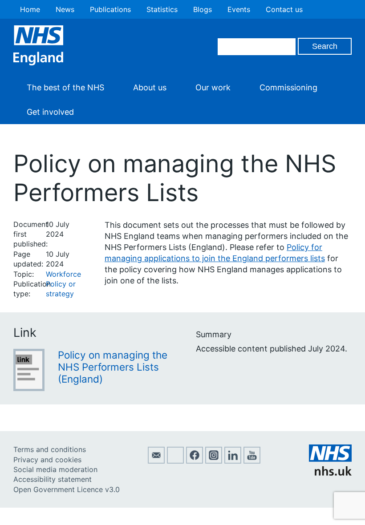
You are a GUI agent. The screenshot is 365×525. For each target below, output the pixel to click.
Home (30, 9)
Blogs (202, 9)
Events (238, 9)
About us (149, 87)
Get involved (50, 112)
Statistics (162, 9)
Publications (110, 9)
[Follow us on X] (175, 460)
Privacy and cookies (47, 459)
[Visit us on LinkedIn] (232, 460)
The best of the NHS (65, 87)
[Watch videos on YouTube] (251, 460)
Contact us (284, 9)
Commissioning (288, 87)
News (65, 9)
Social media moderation (55, 469)
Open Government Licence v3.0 (66, 489)
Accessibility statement (52, 479)
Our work (213, 87)
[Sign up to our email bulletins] (156, 460)
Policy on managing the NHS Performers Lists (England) (112, 367)
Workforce (63, 274)
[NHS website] (330, 472)
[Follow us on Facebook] (194, 460)
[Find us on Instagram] (213, 460)
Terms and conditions (49, 449)
